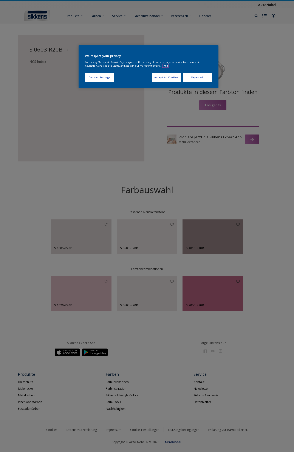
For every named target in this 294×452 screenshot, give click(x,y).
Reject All (197, 77)
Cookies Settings (99, 77)
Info (165, 65)
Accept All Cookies (166, 77)
